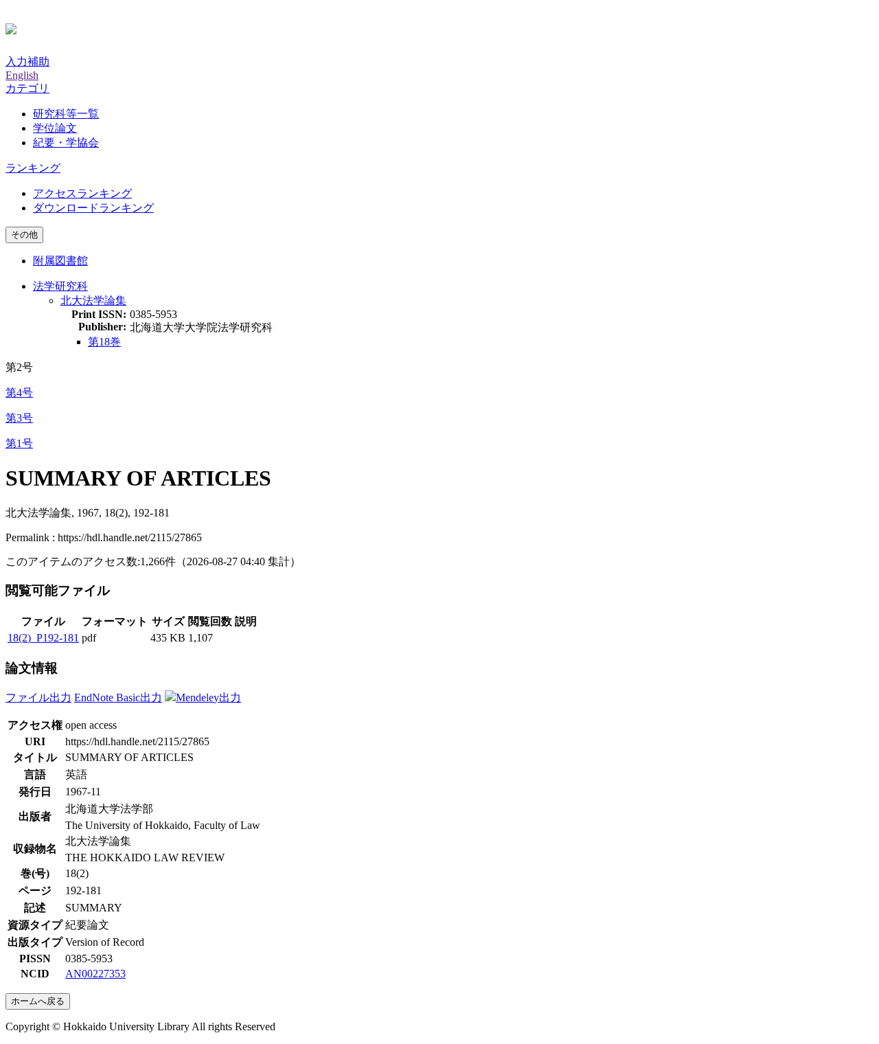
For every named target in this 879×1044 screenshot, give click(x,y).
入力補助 (27, 61)
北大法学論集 (93, 300)
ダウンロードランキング (93, 208)
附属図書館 (60, 260)
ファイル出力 (38, 697)
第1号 (19, 443)
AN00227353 (95, 973)
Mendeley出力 (208, 697)
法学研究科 (60, 286)
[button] (27, 88)
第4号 (19, 392)
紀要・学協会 (66, 142)
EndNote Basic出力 (118, 697)
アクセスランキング (82, 193)
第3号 (19, 418)
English (21, 75)
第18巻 (104, 342)
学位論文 (55, 128)
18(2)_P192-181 (43, 638)
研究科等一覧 (66, 114)
